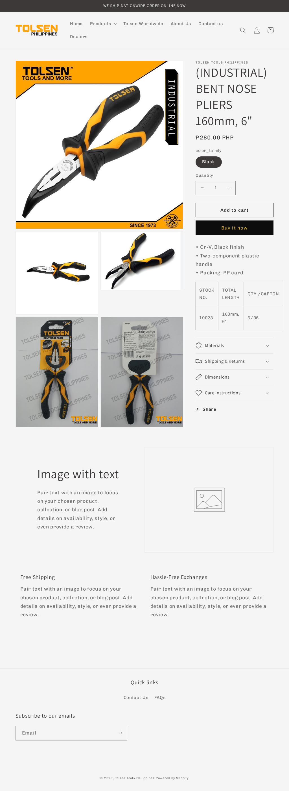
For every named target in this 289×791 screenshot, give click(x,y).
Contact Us (136, 697)
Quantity (204, 175)
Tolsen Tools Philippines (135, 778)
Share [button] (209, 409)
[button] (102, 24)
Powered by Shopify (172, 778)
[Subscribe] (120, 733)
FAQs (160, 697)
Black (208, 161)
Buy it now (234, 228)
